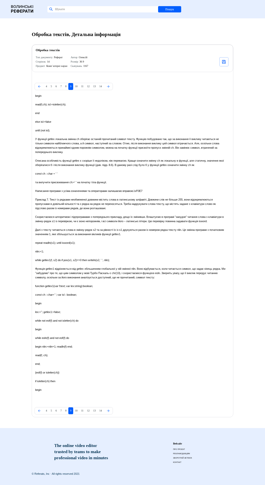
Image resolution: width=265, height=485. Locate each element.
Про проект (179, 449)
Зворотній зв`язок (182, 458)
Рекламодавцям (181, 454)
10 (76, 86)
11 (82, 86)
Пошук (169, 9)
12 (88, 86)
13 (94, 86)
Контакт (177, 462)
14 (100, 86)
